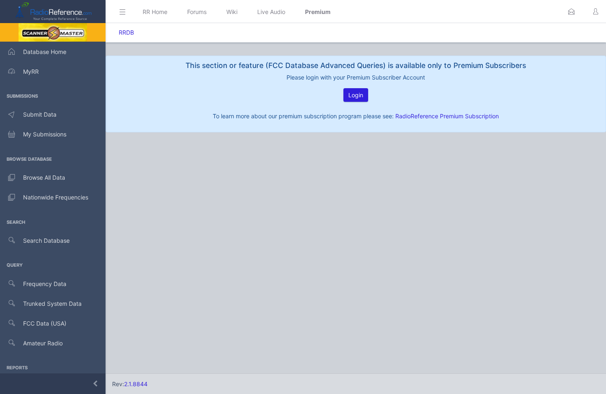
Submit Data (39, 114)
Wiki (231, 11)
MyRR (31, 71)
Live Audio (271, 11)
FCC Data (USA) (44, 323)
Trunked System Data (52, 303)
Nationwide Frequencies (55, 197)
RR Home (155, 11)
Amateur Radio (43, 343)
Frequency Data (44, 283)
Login (355, 94)
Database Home (44, 51)
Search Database (46, 240)
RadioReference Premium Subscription (447, 116)
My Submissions (44, 134)
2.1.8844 (136, 383)
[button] (571, 11)
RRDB (126, 32)
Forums (197, 11)
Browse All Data (44, 177)
